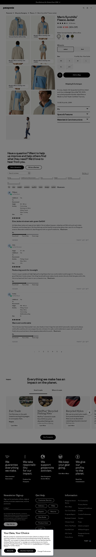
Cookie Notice (37, 544)
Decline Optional (26, 551)
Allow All (10, 551)
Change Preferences (44, 551)
